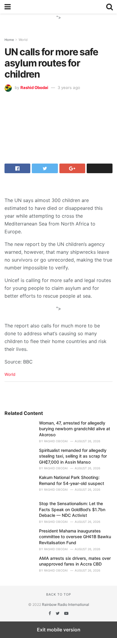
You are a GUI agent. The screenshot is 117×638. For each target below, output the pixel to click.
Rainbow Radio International (65, 604)
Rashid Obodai (34, 87)
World (23, 40)
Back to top (58, 594)
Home (9, 40)
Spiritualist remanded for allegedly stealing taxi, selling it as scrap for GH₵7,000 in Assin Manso (73, 456)
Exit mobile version (58, 630)
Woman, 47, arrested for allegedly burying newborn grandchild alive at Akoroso (74, 428)
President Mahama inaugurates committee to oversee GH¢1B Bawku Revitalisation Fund (75, 536)
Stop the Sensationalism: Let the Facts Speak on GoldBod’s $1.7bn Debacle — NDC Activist (72, 509)
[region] (58, 21)
